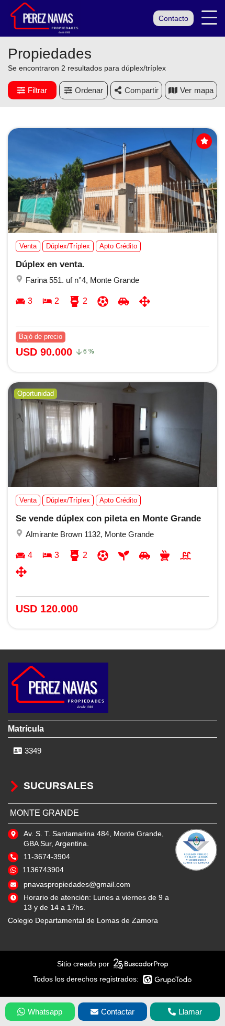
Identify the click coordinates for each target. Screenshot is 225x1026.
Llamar (190, 1011)
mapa (203, 90)
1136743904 (43, 869)
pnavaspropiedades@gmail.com (77, 884)
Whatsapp (45, 1011)
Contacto (173, 18)
